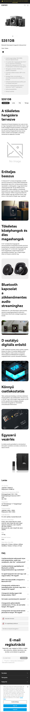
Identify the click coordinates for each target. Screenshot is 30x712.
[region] (15, 698)
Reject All (15, 705)
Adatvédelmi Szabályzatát (8, 662)
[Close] (27, 686)
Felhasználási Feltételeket (17, 660)
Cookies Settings (15, 701)
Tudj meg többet (15, 2)
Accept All (15, 709)
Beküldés (23, 658)
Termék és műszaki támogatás (10, 628)
